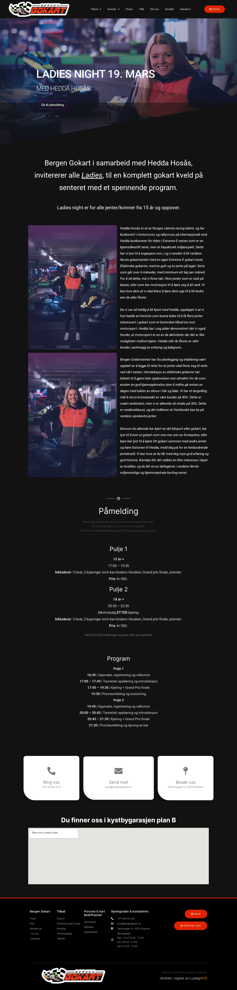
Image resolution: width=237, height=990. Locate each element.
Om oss (154, 9)
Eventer (112, 9)
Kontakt (169, 9)
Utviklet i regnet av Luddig (183, 978)
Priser (129, 9)
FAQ (141, 9)
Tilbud (94, 9)
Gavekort (185, 9)
